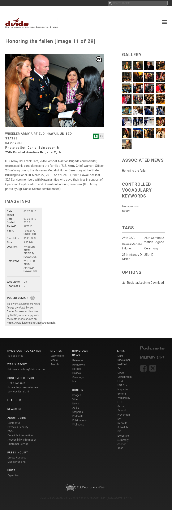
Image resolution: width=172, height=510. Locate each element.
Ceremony (151, 248)
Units (11, 470)
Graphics (77, 412)
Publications (79, 420)
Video (75, 399)
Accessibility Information (22, 439)
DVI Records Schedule (122, 423)
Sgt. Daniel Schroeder (37, 147)
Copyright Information (20, 435)
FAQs (11, 431)
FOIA (120, 381)
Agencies (13, 475)
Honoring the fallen (134, 170)
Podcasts (77, 416)
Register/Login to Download (145, 282)
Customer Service (18, 443)
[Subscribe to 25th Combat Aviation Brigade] (96, 136)
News (75, 403)
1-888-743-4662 (17, 383)
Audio (75, 407)
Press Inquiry (17, 452)
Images (76, 395)
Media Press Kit (17, 461)
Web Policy (123, 397)
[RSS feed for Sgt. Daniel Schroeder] (58, 147)
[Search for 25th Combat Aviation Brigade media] (55, 152)
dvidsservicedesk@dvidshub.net (27, 369)
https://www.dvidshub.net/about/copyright (31, 322)
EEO (119, 402)
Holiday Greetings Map (78, 377)
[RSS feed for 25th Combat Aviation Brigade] (60, 152)
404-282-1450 (15, 355)
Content (78, 390)
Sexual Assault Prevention (123, 410)
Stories (56, 350)
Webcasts (78, 424)
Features (14, 400)
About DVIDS (16, 417)
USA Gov (122, 385)
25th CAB (128, 238)
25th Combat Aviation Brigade (29, 152)
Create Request (17, 457)
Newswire (14, 409)
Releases (77, 360)
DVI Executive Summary (123, 435)
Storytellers (57, 355)
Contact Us (14, 422)
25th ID (149, 254)
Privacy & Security (18, 427)
